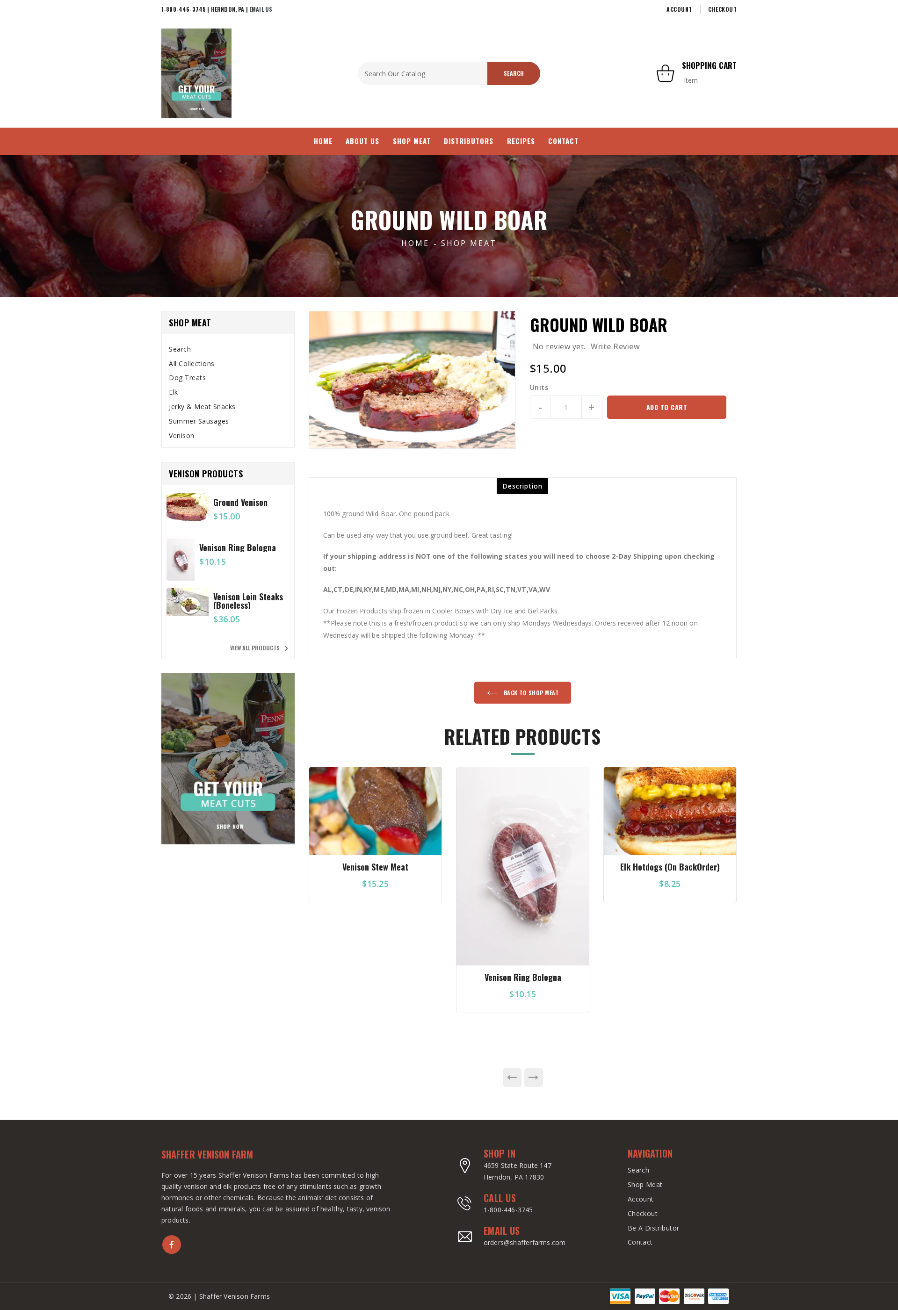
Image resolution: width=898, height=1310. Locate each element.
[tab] (228, 349)
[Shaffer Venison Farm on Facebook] (171, 1244)
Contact (640, 1242)
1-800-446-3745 (508, 1209)
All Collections (192, 363)
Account (679, 9)
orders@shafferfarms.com (525, 1242)
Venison (182, 435)
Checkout (722, 9)
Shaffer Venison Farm (207, 1154)
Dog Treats (187, 377)
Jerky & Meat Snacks (202, 406)
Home (415, 243)
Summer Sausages (199, 421)
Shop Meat (469, 243)
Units (539, 387)
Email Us (260, 9)
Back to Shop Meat (530, 693)
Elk (173, 392)
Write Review (615, 346)
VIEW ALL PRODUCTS (261, 648)
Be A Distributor (654, 1228)
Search (180, 349)
